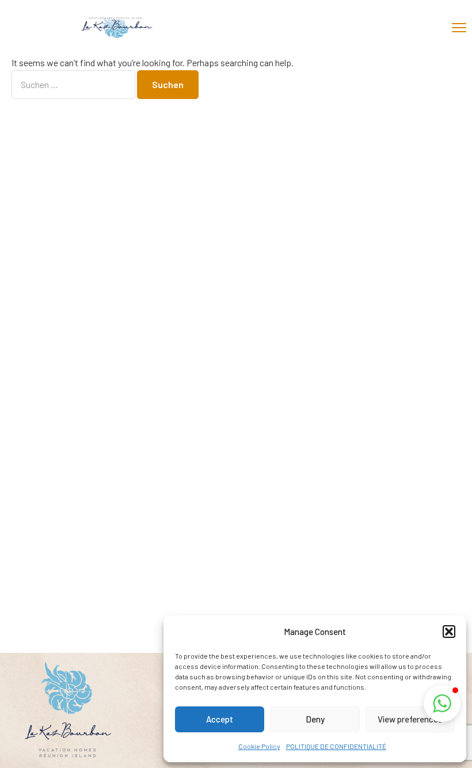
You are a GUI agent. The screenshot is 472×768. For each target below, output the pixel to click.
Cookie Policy (259, 746)
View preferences (410, 719)
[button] (449, 631)
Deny (315, 719)
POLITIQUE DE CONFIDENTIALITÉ (336, 746)
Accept (219, 719)
